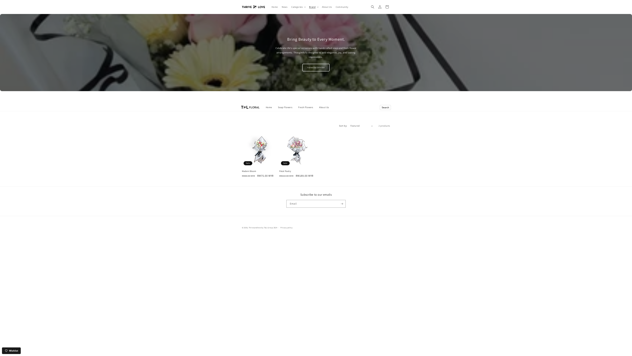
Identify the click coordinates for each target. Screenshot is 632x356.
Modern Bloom (249, 171)
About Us (324, 107)
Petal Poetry (285, 171)
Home (269, 107)
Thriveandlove (255, 227)
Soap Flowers (285, 107)
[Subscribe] (341, 204)
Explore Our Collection (316, 67)
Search (385, 107)
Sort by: (343, 125)
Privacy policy (286, 227)
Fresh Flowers (305, 107)
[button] (298, 6)
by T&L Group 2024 (269, 227)
